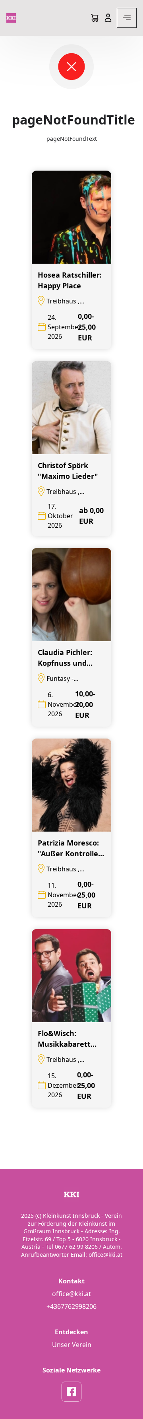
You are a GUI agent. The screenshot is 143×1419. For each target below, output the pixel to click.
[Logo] (11, 18)
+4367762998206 (71, 1306)
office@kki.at (71, 1294)
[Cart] (94, 18)
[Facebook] (71, 1392)
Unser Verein (71, 1344)
